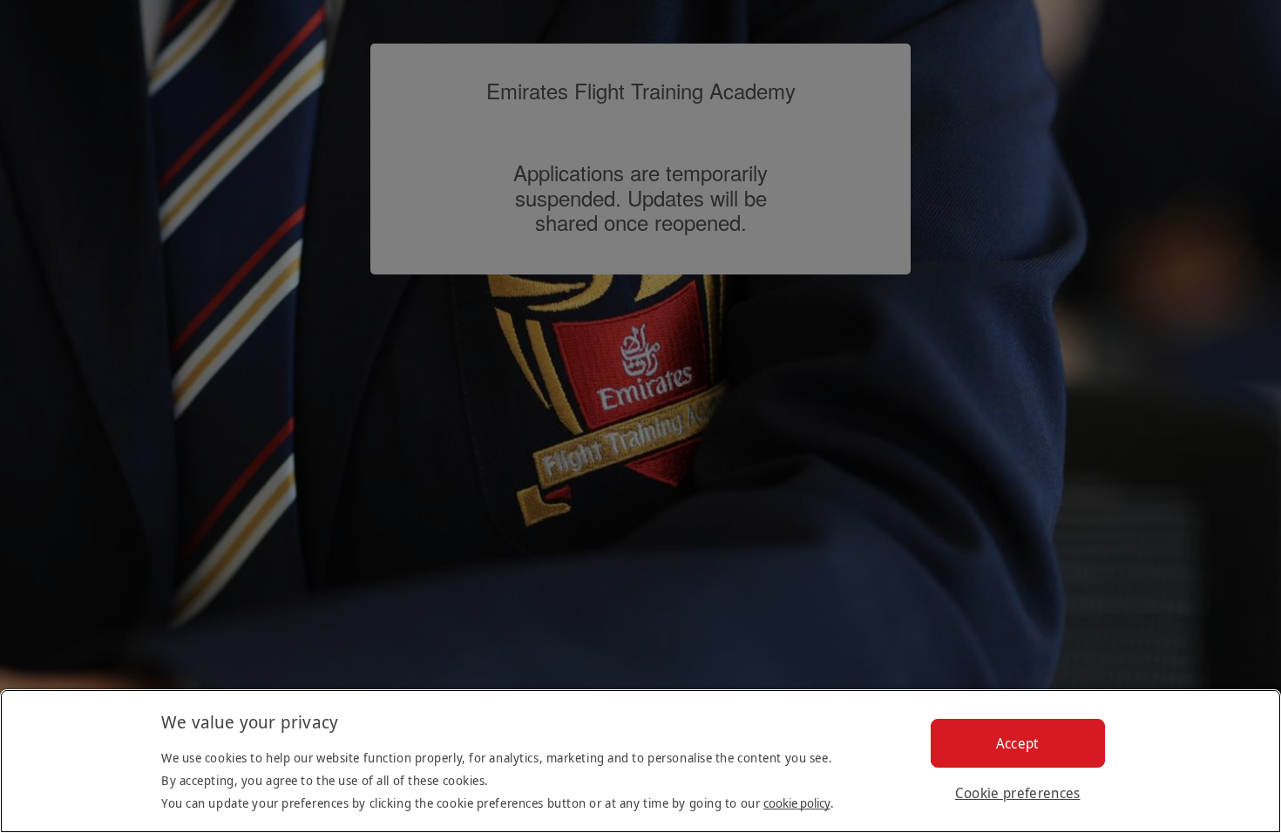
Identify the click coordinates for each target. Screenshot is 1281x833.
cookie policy (796, 803)
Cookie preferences (1018, 793)
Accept (1018, 743)
